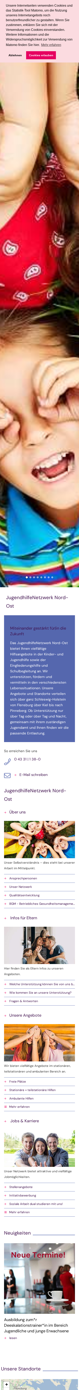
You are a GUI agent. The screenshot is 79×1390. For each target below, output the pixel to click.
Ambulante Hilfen (21, 1098)
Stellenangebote (21, 1187)
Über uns (17, 812)
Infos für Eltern (23, 917)
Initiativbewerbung (22, 1195)
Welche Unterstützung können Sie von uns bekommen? (42, 984)
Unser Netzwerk (20, 887)
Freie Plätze (17, 1082)
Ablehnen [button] (15, 55)
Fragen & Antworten (23, 1001)
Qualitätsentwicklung (24, 895)
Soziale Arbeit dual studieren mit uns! (36, 1204)
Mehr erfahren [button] (51, 45)
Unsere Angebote (25, 1015)
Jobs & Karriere (24, 1120)
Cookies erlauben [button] (41, 55)
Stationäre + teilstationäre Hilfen (32, 1090)
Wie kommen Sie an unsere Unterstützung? (40, 993)
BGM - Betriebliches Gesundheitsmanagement (42, 904)
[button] (39, 1107)
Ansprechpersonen (23, 878)
